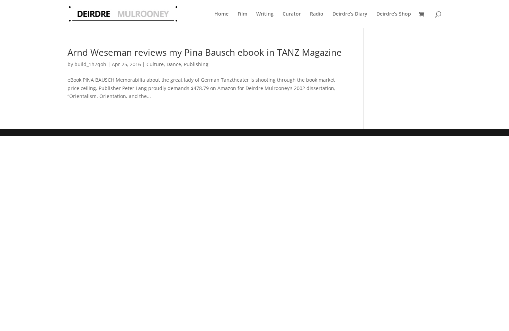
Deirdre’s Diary (349, 13)
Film (242, 13)
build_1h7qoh (90, 64)
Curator (292, 13)
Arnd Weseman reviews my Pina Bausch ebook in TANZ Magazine (205, 52)
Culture (155, 64)
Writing (265, 13)
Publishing (196, 64)
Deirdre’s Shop (393, 13)
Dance (174, 64)
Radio (316, 13)
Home (221, 13)
